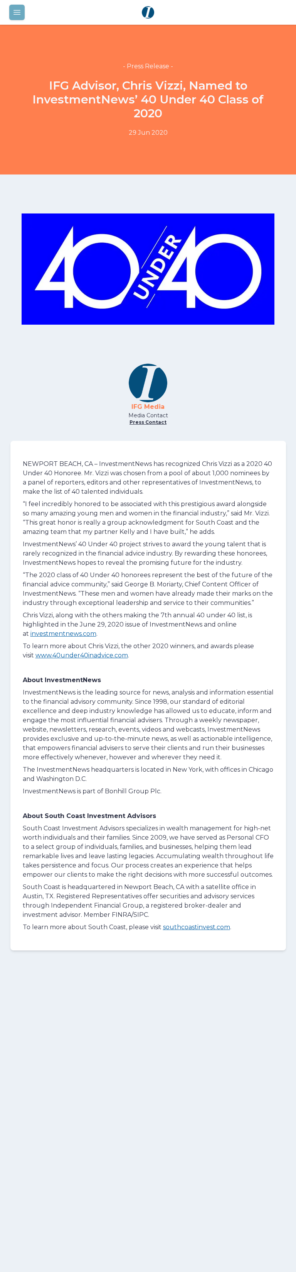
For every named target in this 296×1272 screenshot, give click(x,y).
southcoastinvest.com (196, 927)
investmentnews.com (63, 633)
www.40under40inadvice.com (81, 655)
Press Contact (148, 422)
